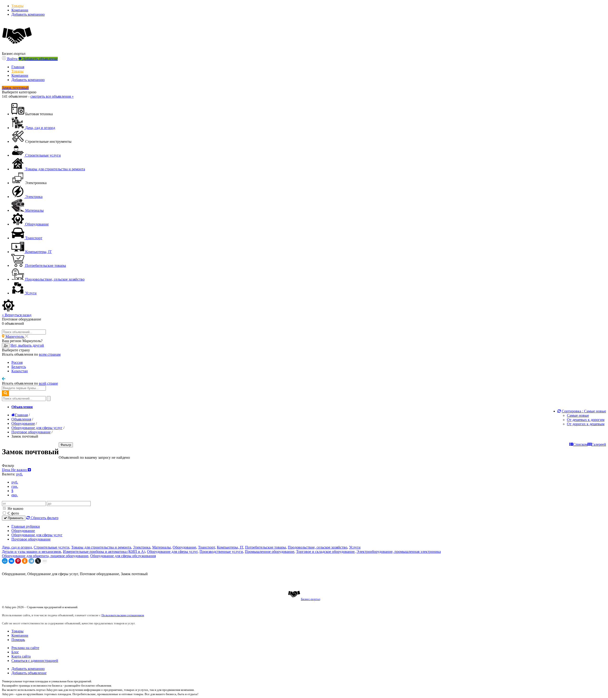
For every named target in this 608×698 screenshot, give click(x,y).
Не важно (15, 509)
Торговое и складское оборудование (325, 552)
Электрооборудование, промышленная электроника (398, 552)
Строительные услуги (51, 547)
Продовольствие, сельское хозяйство (317, 547)
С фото (13, 513)
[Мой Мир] (5, 561)
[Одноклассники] (25, 561)
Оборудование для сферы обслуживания (123, 556)
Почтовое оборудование (31, 539)
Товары (17, 6)
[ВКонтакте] (11, 561)
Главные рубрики (25, 526)
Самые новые (578, 415)
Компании (19, 10)
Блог (15, 652)
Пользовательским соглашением (122, 615)
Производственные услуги (221, 552)
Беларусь (18, 367)
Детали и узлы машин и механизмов (31, 552)
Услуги (355, 547)
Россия (17, 362)
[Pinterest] (18, 561)
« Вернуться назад (16, 315)
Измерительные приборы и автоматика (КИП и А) (104, 552)
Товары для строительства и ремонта (101, 547)
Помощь (18, 640)
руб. (14, 482)
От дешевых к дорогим (585, 420)
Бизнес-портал (310, 599)
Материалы (161, 547)
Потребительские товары (265, 547)
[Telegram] (31, 561)
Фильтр (66, 445)
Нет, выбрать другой (27, 345)
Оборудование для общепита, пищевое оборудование (45, 556)
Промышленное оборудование (269, 552)
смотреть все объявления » (52, 96)
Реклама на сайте (25, 648)
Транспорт (206, 547)
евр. (14, 495)
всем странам (50, 354)
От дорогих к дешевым (585, 424)
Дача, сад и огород (17, 547)
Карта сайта (21, 656)
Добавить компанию (28, 14)
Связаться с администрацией (34, 661)
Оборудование (23, 531)
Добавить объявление (29, 673)
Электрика (141, 547)
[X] (38, 561)
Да (6, 345)
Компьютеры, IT (230, 547)
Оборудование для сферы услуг (36, 535)
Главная (17, 67)
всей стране (48, 383)
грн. (14, 486)
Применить (15, 518)
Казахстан (19, 371)
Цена (15, 470)
